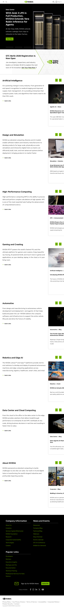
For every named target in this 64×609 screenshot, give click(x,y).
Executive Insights (11, 562)
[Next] (60, 80)
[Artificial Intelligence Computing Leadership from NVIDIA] (28, 2)
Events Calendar (38, 540)
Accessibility (42, 602)
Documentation (11, 568)
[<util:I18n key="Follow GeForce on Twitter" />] (39, 589)
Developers (9, 556)
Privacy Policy (6, 602)
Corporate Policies (53, 602)
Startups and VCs (11, 565)
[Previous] (56, 80)
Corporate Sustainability (13, 540)
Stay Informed (37, 537)
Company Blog (37, 528)
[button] (53, 2)
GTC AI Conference (39, 542)
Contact (16, 604)
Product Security (7, 604)
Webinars (36, 534)
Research (9, 537)
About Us (9, 525)
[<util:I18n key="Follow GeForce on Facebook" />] (30, 589)
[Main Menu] (3, 2)
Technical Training (11, 571)
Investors (9, 528)
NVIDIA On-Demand (39, 545)
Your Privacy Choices (18, 602)
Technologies (10, 542)
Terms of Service (31, 602)
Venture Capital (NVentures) (14, 531)
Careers (8, 545)
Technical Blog (37, 531)
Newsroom (36, 525)
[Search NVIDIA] (6, 1)
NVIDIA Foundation (12, 534)
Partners (8, 559)
